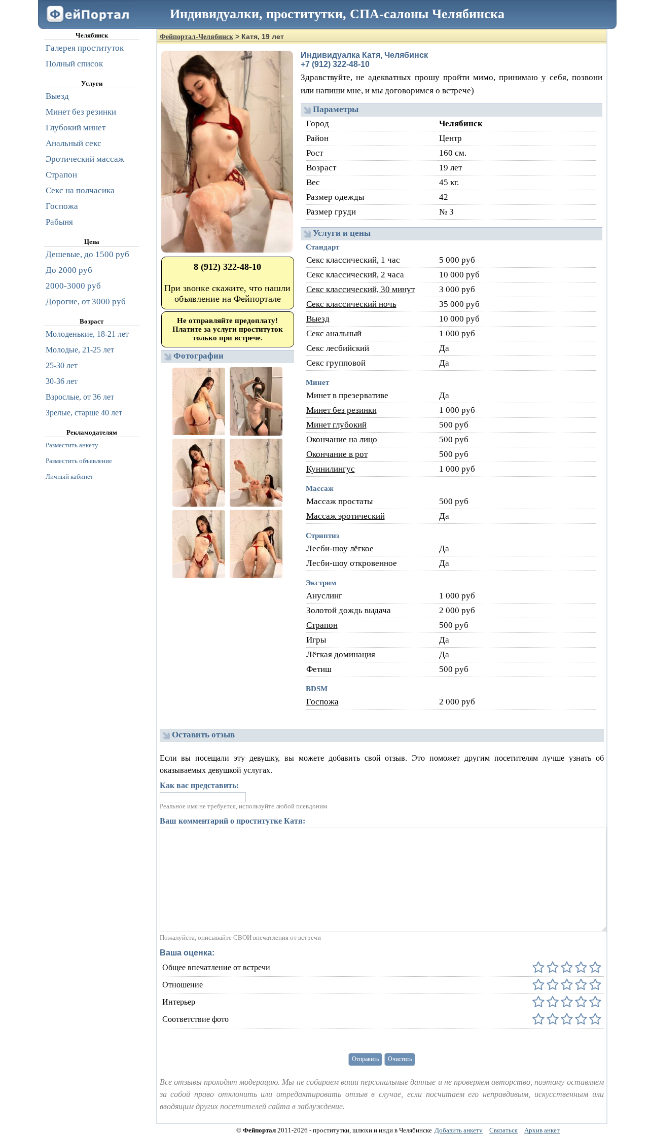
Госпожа (322, 701)
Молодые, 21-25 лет (80, 349)
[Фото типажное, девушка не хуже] (566, 1019)
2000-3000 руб (73, 286)
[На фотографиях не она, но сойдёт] (552, 1019)
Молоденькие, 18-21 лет (87, 334)
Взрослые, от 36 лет (80, 397)
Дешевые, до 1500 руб (87, 254)
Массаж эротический (345, 516)
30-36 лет (62, 381)
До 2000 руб (69, 270)
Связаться (503, 1130)
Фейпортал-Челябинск (196, 37)
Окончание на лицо (341, 439)
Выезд (318, 319)
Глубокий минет (75, 127)
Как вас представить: (199, 785)
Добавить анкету (459, 1130)
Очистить (400, 1058)
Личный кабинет (69, 476)
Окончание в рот (337, 454)
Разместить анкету (72, 445)
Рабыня (59, 222)
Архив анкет (542, 1130)
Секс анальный (334, 333)
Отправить (365, 1058)
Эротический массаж (85, 159)
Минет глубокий (336, 425)
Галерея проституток (85, 48)
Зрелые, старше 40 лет (84, 412)
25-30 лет (62, 365)
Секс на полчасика (80, 190)
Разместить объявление (79, 461)
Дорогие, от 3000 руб (86, 301)
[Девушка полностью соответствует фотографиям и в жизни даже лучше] (594, 1019)
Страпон (322, 625)
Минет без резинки (341, 410)
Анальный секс (73, 143)
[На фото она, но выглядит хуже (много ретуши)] (580, 1019)
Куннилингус (330, 469)
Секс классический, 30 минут (360, 289)
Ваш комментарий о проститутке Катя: (232, 821)
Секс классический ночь (351, 304)
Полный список (74, 63)
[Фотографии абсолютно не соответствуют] (538, 1019)
